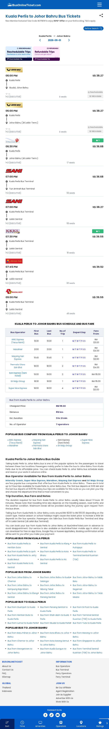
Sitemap (6, 676)
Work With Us (62, 701)
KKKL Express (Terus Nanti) (17, 341)
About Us (6, 666)
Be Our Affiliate (63, 687)
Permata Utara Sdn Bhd (18, 366)
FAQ (4, 673)
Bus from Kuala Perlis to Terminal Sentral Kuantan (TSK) (85, 555)
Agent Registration (65, 691)
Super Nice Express (18, 388)
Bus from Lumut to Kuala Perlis (23, 623)
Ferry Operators (63, 673)
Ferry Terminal (63, 676)
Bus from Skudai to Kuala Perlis (55, 623)
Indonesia (7, 691)
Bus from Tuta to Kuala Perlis (87, 623)
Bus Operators (63, 666)
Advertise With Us (64, 698)
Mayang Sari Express (18, 357)
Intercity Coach (14, 480)
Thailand (6, 687)
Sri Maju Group (18, 381)
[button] (19, 53)
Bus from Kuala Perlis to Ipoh (22, 551)
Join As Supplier (63, 694)
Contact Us (7, 669)
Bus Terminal (62, 669)
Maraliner (17, 349)
